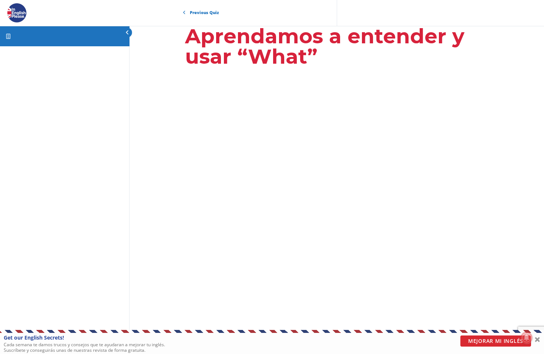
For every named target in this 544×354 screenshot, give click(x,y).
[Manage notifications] (527, 338)
